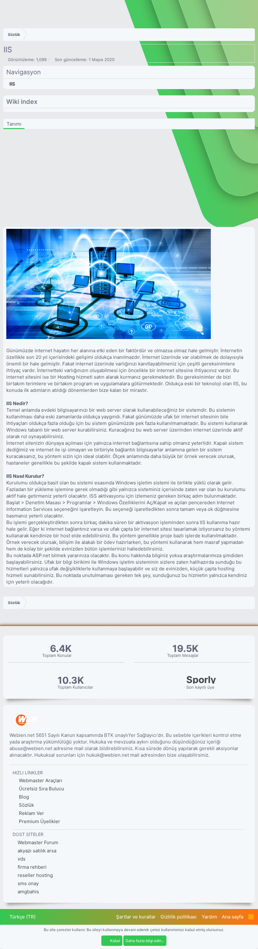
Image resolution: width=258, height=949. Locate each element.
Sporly (201, 680)
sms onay (28, 883)
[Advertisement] (129, 180)
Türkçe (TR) (22, 917)
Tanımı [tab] (14, 124)
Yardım (209, 917)
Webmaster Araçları (40, 780)
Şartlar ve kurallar (136, 917)
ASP (37, 555)
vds (21, 859)
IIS (12, 84)
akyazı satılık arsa (37, 851)
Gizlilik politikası (178, 917)
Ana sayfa (232, 917)
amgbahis (28, 892)
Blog (23, 797)
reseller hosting (35, 875)
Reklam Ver (31, 813)
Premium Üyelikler (39, 821)
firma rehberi (32, 867)
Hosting (66, 377)
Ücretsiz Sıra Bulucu (41, 789)
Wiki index (21, 101)
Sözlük (26, 805)
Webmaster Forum (38, 842)
